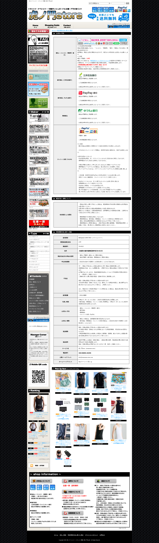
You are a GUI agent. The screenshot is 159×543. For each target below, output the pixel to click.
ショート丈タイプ (34, 239)
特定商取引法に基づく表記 (64, 30)
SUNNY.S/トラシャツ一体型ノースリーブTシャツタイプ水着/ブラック (82, 391)
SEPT (30, 175)
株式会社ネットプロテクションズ (100, 60)
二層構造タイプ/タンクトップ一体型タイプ (39, 243)
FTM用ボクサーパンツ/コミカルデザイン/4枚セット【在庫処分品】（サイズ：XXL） (118, 388)
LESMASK (32, 186)
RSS (36, 465)
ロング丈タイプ (33, 236)
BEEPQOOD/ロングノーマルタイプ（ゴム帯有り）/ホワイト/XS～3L (33, 434)
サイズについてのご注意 (36, 309)
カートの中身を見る (38, 319)
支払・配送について (52, 25)
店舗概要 (31, 279)
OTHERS (31, 218)
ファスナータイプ (34, 264)
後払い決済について (35, 311)
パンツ (31, 207)
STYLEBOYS (33, 144)
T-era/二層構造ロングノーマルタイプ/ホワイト (118, 441)
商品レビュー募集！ (35, 298)
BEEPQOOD (32, 165)
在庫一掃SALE (33, 228)
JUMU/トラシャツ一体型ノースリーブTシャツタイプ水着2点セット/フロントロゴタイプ (63, 443)
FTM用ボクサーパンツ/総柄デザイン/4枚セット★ (63, 416)
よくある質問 (33, 290)
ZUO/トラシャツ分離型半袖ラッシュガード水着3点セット (100, 391)
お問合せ (67, 25)
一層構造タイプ (33, 256)
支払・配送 (63, 535)
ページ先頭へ (122, 528)
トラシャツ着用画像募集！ (37, 295)
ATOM (41, 465)
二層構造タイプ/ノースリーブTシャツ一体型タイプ (39, 252)
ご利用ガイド (33, 287)
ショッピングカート (119, 25)
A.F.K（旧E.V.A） (34, 154)
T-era (30, 122)
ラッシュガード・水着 (35, 197)
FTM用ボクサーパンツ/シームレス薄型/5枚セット (100, 416)
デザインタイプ (33, 267)
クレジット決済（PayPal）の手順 (38, 300)
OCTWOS (32, 133)
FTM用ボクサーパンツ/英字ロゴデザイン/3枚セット (63, 390)
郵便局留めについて (35, 306)
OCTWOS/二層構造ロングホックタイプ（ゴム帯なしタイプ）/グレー (81, 442)
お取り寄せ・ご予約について (37, 303)
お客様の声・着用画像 (35, 292)
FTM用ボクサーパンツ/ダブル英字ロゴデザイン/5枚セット (81, 413)
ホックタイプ (33, 261)
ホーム (35, 25)
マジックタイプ (33, 270)
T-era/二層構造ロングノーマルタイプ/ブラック (39, 444)
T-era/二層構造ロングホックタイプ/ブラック (43, 433)
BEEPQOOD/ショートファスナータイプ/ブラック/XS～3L (38, 455)
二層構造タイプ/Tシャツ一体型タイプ (39, 247)
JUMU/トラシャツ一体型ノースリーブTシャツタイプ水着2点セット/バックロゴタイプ (118, 417)
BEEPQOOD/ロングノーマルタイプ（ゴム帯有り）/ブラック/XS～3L (39, 414)
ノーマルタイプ (33, 259)
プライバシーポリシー (91, 535)
